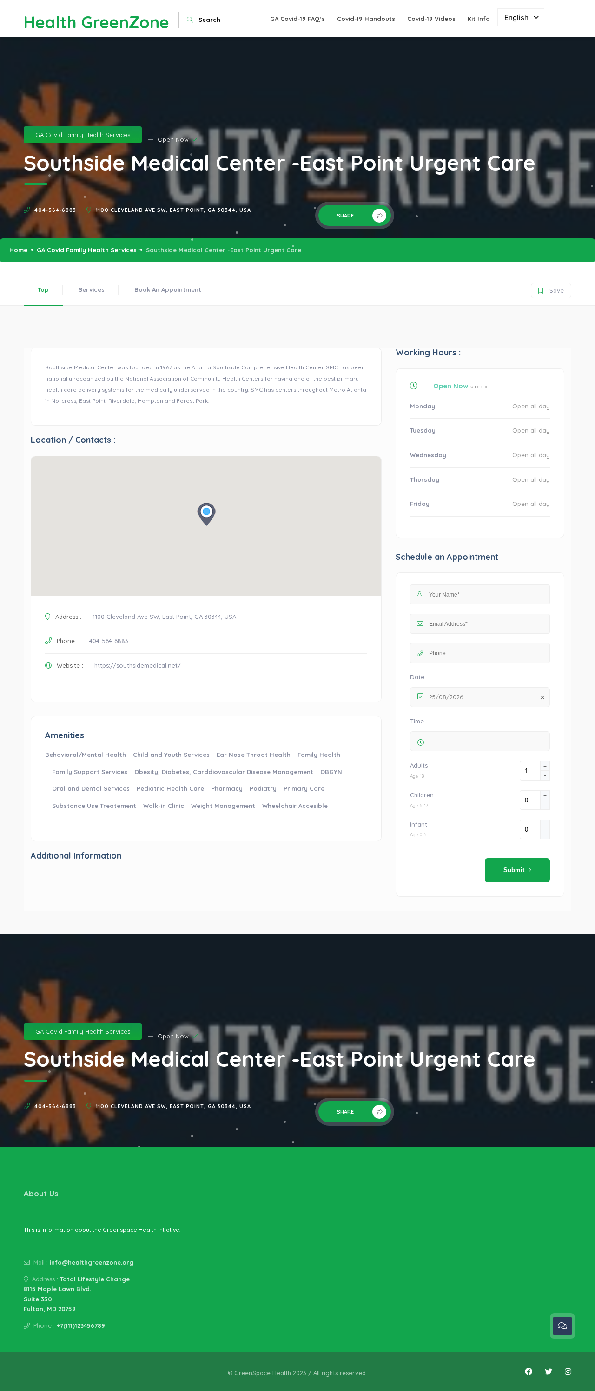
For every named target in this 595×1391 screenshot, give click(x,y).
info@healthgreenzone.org (91, 1262)
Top (43, 289)
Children (422, 795)
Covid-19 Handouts (366, 18)
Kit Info (479, 18)
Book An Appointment (167, 289)
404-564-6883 (55, 210)
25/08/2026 (446, 697)
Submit (513, 869)
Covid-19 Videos (431, 18)
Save (551, 288)
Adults (419, 765)
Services (92, 289)
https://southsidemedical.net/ (137, 665)
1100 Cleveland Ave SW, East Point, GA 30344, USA (173, 210)
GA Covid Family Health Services (82, 134)
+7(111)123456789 (81, 1325)
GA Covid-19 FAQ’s (297, 18)
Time (417, 721)
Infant (418, 824)
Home (18, 250)
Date (417, 677)
